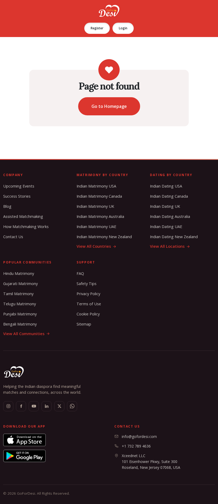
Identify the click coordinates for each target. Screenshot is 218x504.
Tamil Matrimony (18, 293)
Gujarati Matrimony (20, 283)
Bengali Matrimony (20, 324)
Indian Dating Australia (170, 216)
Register (97, 28)
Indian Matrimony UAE (96, 226)
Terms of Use (89, 303)
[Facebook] (21, 406)
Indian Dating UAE (166, 226)
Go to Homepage (109, 106)
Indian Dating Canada (169, 196)
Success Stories (17, 196)
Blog (7, 206)
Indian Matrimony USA (96, 186)
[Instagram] (8, 406)
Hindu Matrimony (18, 273)
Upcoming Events (18, 186)
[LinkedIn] (46, 406)
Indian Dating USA (166, 186)
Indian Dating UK (165, 206)
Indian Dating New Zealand (174, 236)
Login (123, 28)
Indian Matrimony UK (95, 206)
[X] (59, 406)
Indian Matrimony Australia (100, 216)
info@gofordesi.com (139, 436)
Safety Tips (87, 283)
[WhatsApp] (72, 406)
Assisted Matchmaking (23, 216)
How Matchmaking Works (26, 226)
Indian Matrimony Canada (99, 196)
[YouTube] (34, 406)
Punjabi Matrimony (20, 313)
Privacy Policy (88, 293)
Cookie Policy (88, 313)
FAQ (80, 273)
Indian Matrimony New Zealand (104, 236)
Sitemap (84, 324)
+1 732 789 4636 (136, 446)
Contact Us (13, 236)
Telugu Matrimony (19, 303)
